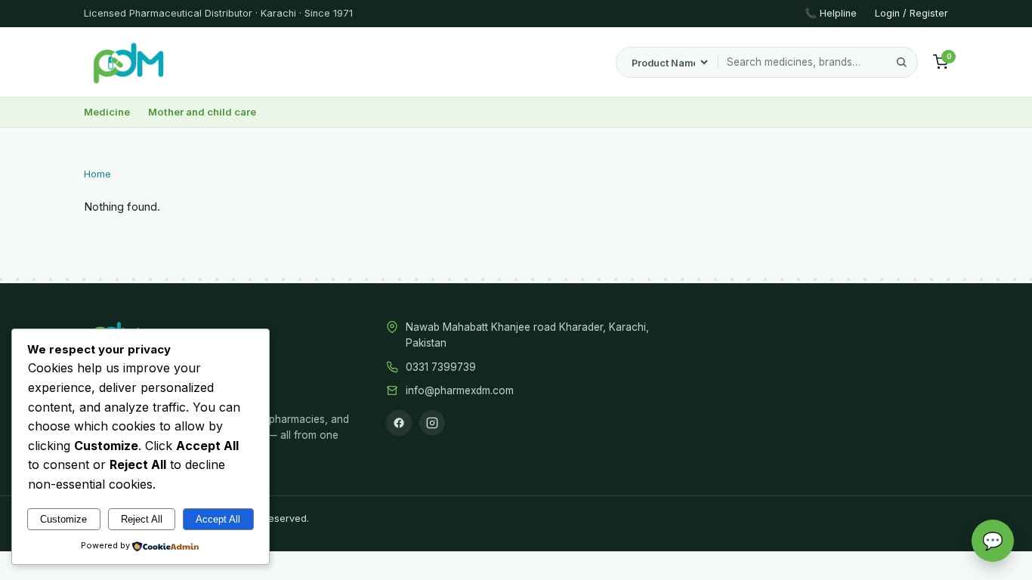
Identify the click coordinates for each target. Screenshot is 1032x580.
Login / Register (911, 13)
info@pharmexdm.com (460, 390)
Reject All (141, 519)
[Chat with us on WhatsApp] (993, 541)
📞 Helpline (831, 13)
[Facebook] (399, 423)
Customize (63, 519)
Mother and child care (202, 112)
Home (97, 174)
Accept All (218, 519)
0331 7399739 (441, 367)
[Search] (901, 62)
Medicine (107, 112)
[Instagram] (432, 423)
